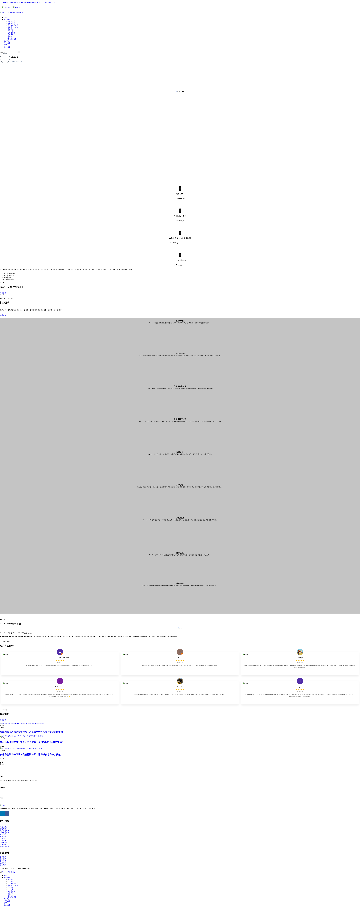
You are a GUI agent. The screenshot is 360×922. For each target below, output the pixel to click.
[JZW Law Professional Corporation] (11, 12)
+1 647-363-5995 (16, 61)
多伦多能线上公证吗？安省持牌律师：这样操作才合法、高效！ (31, 754)
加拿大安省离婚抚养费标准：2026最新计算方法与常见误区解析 (31, 732)
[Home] (2, 805)
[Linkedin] (2, 813)
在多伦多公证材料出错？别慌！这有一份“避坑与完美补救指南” (31, 742)
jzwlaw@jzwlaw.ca (6, 791)
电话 (2, 798)
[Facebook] (7, 813)
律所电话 (14, 57)
